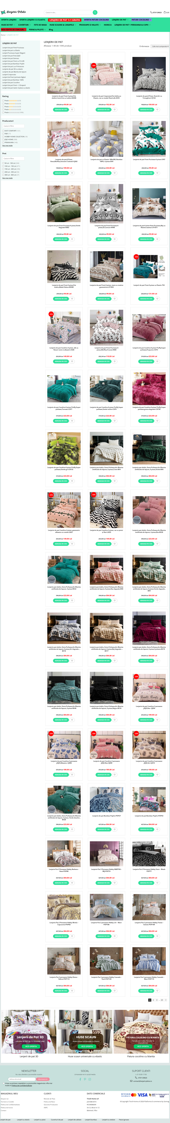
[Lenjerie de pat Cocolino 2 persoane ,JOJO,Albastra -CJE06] (64, 745)
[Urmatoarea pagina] (165, 1000)
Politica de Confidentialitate (22, 1085)
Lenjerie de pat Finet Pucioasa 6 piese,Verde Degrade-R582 (64, 227)
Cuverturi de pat (57, 1120)
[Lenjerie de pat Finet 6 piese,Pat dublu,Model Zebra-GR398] (64, 266)
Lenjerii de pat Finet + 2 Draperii (14, 85)
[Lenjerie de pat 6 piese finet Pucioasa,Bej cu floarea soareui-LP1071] (149, 203)
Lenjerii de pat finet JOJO (11, 56)
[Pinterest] (85, 1079)
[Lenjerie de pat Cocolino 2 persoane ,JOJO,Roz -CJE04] (149, 688)
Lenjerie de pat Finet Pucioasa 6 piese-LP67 (149, 159)
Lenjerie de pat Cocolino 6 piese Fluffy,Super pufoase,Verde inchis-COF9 (106, 408)
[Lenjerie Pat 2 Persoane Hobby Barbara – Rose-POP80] (64, 853)
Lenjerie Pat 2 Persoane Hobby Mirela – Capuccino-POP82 (64, 924)
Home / (3, 35)
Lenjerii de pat (5, 1120)
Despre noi (4, 1099)
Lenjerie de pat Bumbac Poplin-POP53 (149, 816)
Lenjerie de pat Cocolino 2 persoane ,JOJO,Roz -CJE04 (149, 707)
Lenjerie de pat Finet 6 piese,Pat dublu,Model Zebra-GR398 (64, 286)
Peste (7, 100)
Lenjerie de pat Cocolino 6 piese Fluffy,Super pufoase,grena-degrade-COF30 (149, 408)
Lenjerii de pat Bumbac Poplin (13, 64)
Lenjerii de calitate (74, 1120)
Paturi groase (124, 1120)
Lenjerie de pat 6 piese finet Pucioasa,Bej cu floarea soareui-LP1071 (149, 227)
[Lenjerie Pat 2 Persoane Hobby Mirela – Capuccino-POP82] (64, 907)
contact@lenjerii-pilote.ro (142, 1081)
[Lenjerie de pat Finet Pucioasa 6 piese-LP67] (149, 139)
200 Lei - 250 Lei (10, 172)
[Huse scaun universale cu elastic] (85, 1032)
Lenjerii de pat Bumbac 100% (13, 80)
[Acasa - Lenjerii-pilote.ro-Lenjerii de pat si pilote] (13, 12)
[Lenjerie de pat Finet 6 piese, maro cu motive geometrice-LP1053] (106, 266)
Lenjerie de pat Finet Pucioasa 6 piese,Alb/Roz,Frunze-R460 (106, 349)
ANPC (46, 1108)
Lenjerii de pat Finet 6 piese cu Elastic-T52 (149, 285)
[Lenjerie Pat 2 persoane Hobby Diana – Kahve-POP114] (64, 961)
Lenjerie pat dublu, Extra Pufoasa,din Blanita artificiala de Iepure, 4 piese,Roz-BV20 (149, 531)
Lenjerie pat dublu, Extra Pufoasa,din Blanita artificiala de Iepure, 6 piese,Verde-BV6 (149, 468)
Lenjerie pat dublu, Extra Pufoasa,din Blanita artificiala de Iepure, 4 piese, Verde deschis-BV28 (64, 817)
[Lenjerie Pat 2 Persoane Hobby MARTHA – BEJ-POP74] (106, 853)
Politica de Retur (49, 1102)
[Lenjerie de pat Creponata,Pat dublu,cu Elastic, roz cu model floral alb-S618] (106, 74)
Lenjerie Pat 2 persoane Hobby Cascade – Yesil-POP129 (106, 978)
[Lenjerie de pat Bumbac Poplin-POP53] (149, 799)
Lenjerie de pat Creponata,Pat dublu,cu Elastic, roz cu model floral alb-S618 (106, 97)
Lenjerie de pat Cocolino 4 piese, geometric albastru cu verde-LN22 (64, 531)
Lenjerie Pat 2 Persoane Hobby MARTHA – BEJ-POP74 (106, 870)
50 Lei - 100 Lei (10, 163)
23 (162, 1000)
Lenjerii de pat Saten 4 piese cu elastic (16, 88)
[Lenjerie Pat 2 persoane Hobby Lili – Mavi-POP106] (106, 907)
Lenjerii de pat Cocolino (11, 82)
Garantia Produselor (51, 1105)
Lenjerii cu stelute (108, 1120)
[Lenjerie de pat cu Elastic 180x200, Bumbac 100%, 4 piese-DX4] (106, 139)
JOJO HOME (9, 139)
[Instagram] (89, 1079)
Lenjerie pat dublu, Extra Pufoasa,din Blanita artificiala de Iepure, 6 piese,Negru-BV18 (106, 707)
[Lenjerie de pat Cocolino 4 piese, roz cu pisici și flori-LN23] (106, 510)
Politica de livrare (7, 1108)
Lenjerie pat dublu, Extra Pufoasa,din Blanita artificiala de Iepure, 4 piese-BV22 (64, 588)
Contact (3, 1110)
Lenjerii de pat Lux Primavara (13, 66)
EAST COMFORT (10, 131)
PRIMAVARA (9, 142)
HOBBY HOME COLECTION (14, 136)
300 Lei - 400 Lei (10, 175)
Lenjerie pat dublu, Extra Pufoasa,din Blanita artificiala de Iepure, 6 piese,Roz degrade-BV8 (106, 588)
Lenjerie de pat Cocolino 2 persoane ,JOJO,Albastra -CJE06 (64, 762)
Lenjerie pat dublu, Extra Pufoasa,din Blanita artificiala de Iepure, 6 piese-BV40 (64, 707)
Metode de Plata (49, 1099)
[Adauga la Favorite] (72, 110)
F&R (6, 133)
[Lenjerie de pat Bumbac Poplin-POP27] (106, 799)
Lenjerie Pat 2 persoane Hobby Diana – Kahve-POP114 (64, 978)
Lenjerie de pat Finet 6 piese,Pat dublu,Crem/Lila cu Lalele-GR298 (64, 97)
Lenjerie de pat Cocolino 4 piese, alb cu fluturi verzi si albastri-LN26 (64, 349)
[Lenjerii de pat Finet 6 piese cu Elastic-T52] (149, 266)
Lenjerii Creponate (9, 74)
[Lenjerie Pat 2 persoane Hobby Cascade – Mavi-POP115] (149, 961)
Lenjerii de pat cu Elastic (11, 50)
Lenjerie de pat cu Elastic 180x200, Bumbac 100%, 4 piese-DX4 (106, 160)
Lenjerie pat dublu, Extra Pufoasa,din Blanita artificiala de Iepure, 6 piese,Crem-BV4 (106, 468)
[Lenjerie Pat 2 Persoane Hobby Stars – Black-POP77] (149, 853)
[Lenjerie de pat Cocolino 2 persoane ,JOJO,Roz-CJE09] (106, 745)
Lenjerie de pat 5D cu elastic (12, 69)
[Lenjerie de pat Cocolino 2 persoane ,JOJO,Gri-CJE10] (149, 745)
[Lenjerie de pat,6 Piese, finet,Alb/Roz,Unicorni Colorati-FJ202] (64, 138)
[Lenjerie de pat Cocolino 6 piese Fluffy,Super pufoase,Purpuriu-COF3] (149, 327)
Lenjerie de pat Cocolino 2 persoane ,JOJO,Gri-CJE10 (149, 762)
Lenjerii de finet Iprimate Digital (14, 77)
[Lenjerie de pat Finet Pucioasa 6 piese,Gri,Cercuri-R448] (106, 203)
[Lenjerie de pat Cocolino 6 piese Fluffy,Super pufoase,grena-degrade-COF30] (149, 388)
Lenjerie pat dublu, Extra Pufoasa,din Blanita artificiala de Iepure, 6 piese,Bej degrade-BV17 (106, 649)
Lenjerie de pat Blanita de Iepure (14, 72)
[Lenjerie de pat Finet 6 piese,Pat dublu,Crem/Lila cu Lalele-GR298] (64, 74)
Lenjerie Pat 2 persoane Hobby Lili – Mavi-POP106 (106, 924)
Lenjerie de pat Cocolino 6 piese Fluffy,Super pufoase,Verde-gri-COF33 (63, 468)
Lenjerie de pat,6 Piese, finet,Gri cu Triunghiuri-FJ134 (149, 97)
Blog (51, 29)
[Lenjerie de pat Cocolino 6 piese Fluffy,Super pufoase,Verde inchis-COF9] (106, 389)
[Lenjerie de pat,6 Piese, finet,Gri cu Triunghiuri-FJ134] (149, 74)
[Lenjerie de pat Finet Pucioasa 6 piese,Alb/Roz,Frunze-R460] (106, 328)
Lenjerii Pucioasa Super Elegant (13, 53)
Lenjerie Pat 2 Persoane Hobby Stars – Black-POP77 (149, 870)
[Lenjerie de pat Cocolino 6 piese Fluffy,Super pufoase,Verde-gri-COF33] (64, 448)
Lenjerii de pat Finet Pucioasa (13, 47)
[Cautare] (95, 12)
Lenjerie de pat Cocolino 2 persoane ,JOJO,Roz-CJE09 (106, 762)
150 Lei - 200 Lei (10, 169)
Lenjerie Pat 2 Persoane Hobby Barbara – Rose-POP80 (64, 870)
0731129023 (142, 1078)
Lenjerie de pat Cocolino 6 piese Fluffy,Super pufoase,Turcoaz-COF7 (63, 408)
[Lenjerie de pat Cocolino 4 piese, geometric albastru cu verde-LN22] (64, 510)
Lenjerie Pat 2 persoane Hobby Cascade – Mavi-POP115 (149, 978)
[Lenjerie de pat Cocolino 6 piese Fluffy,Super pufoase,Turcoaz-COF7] (64, 388)
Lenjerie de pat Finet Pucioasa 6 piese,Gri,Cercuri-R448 (106, 227)
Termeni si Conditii (7, 1102)
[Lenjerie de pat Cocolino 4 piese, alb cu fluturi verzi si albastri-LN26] (64, 327)
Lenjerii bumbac (91, 1120)
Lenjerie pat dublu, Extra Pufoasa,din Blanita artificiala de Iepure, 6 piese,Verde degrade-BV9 (149, 588)
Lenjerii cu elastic (23, 1120)
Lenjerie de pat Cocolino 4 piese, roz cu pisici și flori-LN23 (106, 531)
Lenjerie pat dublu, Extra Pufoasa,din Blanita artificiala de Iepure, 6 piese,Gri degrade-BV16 (64, 649)
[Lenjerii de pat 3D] (29, 1032)
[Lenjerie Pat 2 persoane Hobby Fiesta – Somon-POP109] (149, 907)
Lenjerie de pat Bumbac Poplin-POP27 (106, 816)
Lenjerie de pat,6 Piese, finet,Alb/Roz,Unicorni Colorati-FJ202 (63, 160)
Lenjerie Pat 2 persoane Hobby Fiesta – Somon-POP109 (149, 924)
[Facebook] (80, 1079)
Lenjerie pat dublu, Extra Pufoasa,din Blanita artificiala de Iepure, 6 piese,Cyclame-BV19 (149, 648)
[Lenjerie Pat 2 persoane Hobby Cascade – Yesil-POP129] (106, 961)
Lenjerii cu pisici (39, 1120)
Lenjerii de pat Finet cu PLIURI (13, 61)
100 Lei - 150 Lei (10, 166)
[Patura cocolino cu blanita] (141, 1032)
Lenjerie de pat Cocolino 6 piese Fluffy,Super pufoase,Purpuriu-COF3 (149, 349)
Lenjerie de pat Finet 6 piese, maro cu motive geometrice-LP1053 (106, 286)
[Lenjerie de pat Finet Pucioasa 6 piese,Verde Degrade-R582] (64, 204)
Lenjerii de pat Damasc (10, 58)
